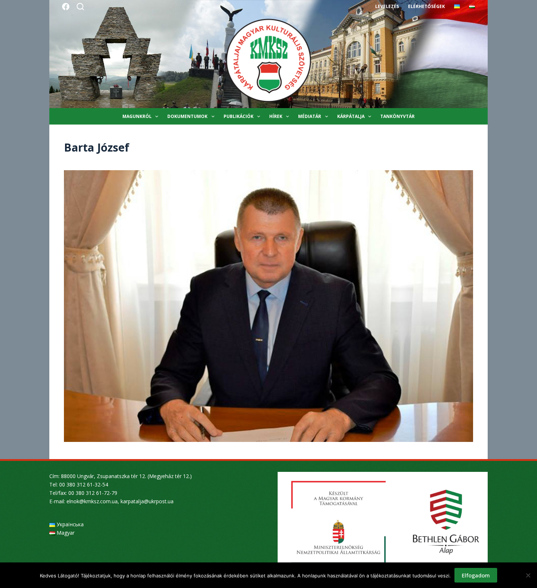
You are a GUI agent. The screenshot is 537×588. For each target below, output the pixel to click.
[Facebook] (65, 6)
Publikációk (239, 116)
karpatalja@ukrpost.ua (147, 501)
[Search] (80, 6)
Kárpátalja (351, 116)
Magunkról (137, 116)
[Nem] (528, 575)
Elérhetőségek (426, 6)
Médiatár (309, 116)
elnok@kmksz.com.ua (92, 501)
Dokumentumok (187, 116)
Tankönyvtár (397, 116)
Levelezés (387, 6)
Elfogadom (476, 575)
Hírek (275, 116)
